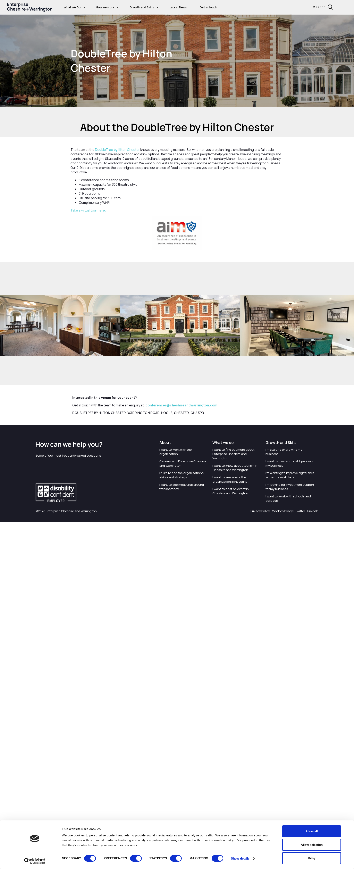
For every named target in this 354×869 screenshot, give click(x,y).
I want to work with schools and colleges (288, 498)
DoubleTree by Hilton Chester (117, 149)
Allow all (311, 831)
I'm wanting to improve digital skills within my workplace (290, 475)
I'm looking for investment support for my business (290, 486)
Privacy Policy (260, 511)
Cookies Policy (282, 511)
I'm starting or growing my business (284, 451)
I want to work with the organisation (175, 451)
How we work (105, 7)
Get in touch (208, 7)
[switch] (136, 858)
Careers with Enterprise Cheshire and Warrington (182, 463)
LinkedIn (313, 511)
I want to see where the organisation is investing (229, 479)
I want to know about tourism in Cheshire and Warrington (235, 467)
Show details (240, 858)
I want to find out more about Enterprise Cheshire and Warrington (233, 453)
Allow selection (312, 844)
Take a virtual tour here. (88, 210)
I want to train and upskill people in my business (290, 463)
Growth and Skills (141, 7)
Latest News (178, 7)
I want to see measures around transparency (181, 486)
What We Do (72, 7)
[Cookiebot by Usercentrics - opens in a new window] (35, 861)
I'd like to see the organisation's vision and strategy (181, 475)
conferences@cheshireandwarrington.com (181, 405)
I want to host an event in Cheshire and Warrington (230, 491)
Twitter (300, 511)
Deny (311, 858)
